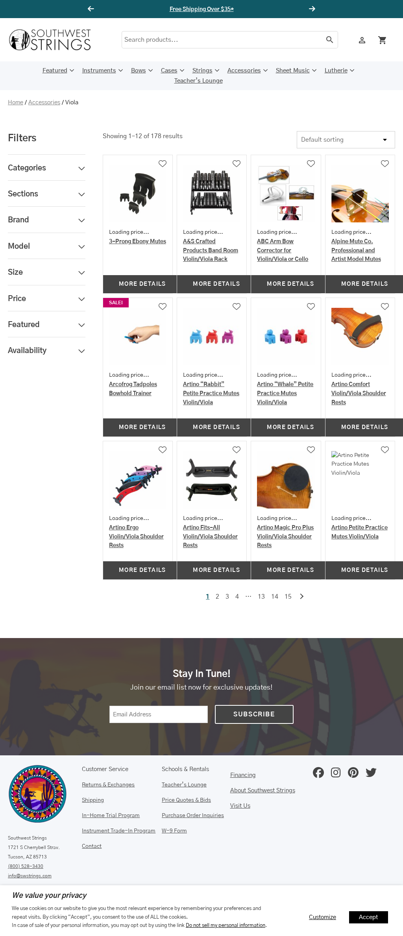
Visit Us (240, 806)
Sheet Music (293, 71)
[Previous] (92, 9)
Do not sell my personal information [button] (225, 925)
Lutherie (336, 71)
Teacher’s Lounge (198, 81)
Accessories (244, 71)
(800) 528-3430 (25, 866)
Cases (169, 71)
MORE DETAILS (142, 284)
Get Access (225, 9)
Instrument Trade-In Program (118, 831)
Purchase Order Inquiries (193, 815)
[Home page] (55, 40)
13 (261, 597)
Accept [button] (368, 917)
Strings (202, 71)
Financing (243, 775)
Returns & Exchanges (108, 785)
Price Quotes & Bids (186, 800)
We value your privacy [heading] (49, 895)
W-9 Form (174, 831)
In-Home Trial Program (111, 815)
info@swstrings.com (30, 875)
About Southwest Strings (262, 791)
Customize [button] (322, 917)
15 (288, 597)
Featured (55, 71)
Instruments (99, 71)
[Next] (311, 9)
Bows (138, 71)
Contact (92, 846)
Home (15, 102)
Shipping (93, 800)
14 (274, 597)
